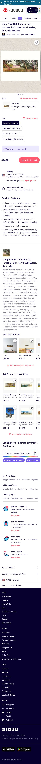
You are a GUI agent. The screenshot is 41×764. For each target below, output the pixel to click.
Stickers (27, 18)
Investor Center (8, 636)
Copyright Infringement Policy (14, 574)
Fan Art (5, 600)
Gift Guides (6, 596)
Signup (4, 619)
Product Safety (8, 684)
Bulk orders (6, 623)
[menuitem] (5, 18)
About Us (6, 632)
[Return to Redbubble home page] (13, 10)
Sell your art (7, 647)
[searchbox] (20, 453)
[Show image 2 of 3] (20, 94)
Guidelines (6, 680)
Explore (5, 18)
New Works (6, 604)
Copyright (6, 687)
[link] (14, 460)
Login (4, 615)
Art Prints (7, 476)
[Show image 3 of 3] (22, 94)
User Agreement (7, 735)
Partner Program (9, 640)
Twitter (8, 712)
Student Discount (9, 611)
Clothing (15, 18)
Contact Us (6, 691)
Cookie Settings (8, 695)
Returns (5, 672)
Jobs (4, 651)
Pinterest (9, 720)
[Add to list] (36, 42)
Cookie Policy (33, 739)
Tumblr (8, 716)
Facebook (10, 708)
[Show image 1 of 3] (18, 94)
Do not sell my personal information (14, 739)
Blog (3, 608)
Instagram (10, 705)
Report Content (8, 567)
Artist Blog (6, 655)
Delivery (5, 668)
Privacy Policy (20, 735)
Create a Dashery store (11, 659)
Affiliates (5, 644)
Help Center (7, 676)
